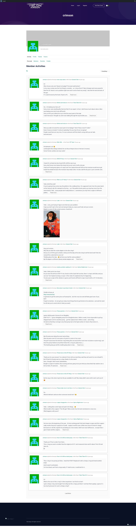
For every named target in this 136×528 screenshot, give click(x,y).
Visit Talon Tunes (99, 5)
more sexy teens (61, 79)
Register (85, 5)
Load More (68, 493)
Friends (40, 56)
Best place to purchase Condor (64, 288)
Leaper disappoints (62, 402)
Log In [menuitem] (4, 1)
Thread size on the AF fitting (64, 353)
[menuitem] (1, 1)
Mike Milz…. (60, 142)
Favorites (42, 61)
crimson (45, 79)
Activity (29, 56)
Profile (34, 56)
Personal (29, 61)
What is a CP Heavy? (62, 179)
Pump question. (61, 311)
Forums (45, 56)
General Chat (75, 79)
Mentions (36, 61)
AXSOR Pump (60, 158)
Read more (73, 94)
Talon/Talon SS (77, 102)
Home (72, 5)
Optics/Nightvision (82, 267)
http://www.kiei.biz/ (49, 294)
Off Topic (72, 142)
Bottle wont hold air (62, 102)
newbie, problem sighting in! (64, 267)
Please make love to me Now (64, 388)
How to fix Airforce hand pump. (65, 437)
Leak (58, 200)
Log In (78, 5)
